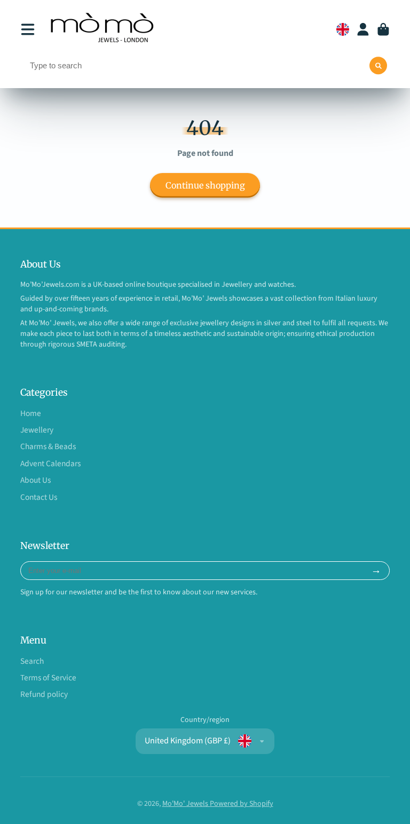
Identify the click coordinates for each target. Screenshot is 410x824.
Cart (383, 29)
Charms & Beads (48, 446)
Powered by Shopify (241, 803)
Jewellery (36, 430)
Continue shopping (205, 185)
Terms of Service (48, 678)
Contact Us (38, 497)
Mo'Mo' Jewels (186, 803)
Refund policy (44, 694)
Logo (103, 29)
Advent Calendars (50, 463)
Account (363, 29)
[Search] (378, 66)
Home (30, 413)
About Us (35, 480)
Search (32, 661)
